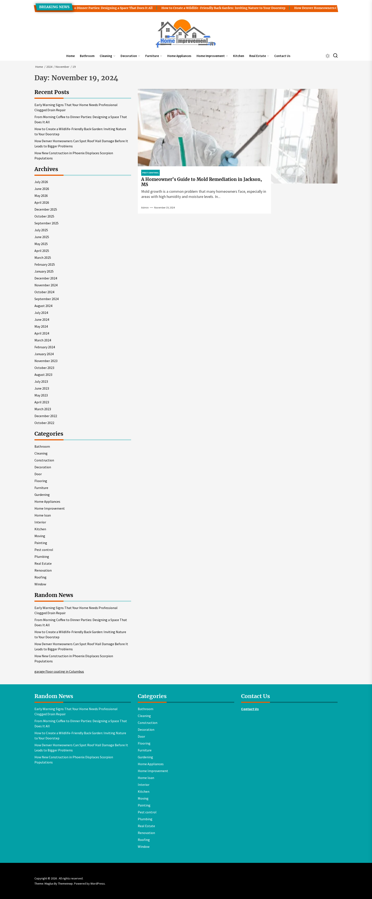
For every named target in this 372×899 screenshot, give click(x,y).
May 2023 (41, 395)
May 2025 (41, 244)
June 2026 (41, 189)
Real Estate (257, 56)
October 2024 (44, 292)
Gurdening (42, 494)
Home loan (42, 515)
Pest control (43, 549)
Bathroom (87, 56)
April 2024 (41, 333)
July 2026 (41, 182)
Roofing (40, 577)
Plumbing (41, 556)
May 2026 (41, 195)
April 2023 (41, 402)
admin (145, 207)
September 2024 (46, 299)
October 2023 (44, 367)
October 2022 (44, 423)
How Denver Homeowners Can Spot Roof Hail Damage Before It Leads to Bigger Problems (81, 143)
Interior (40, 522)
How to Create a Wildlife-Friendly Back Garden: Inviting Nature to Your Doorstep (205, 8)
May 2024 (41, 326)
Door (38, 474)
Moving (39, 536)
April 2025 (41, 250)
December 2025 (45, 209)
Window (40, 584)
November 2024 (45, 285)
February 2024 (44, 347)
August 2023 (43, 374)
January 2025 (44, 271)
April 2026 (41, 202)
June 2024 (41, 319)
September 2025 (46, 223)
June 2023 (41, 388)
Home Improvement (211, 56)
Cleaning (106, 56)
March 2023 (42, 409)
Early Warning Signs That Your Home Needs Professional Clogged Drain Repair (76, 107)
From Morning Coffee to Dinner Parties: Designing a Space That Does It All (78, 8)
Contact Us (282, 56)
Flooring (40, 481)
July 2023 (41, 381)
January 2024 (44, 354)
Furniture (152, 56)
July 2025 (41, 230)
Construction (44, 460)
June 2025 (41, 237)
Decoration (129, 56)
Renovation (43, 570)
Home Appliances (179, 56)
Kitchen (238, 56)
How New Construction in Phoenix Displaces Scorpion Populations (73, 155)
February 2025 (44, 264)
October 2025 (44, 216)
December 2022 (45, 416)
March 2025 (42, 257)
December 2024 (45, 278)
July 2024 (41, 312)
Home (70, 56)
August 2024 (43, 306)
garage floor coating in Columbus (59, 671)
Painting (40, 543)
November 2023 (45, 361)
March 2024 (42, 340)
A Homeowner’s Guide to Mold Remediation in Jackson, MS (201, 182)
